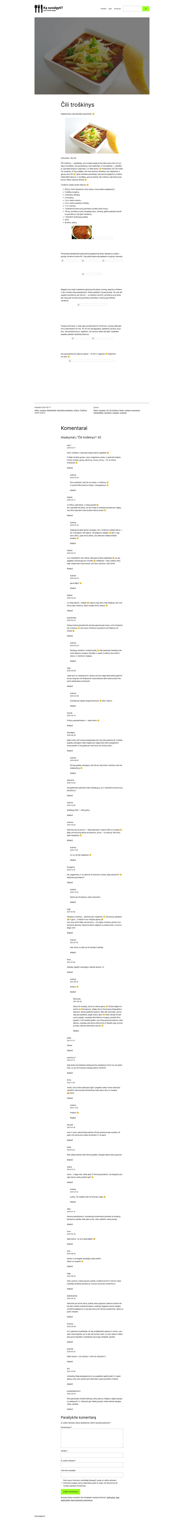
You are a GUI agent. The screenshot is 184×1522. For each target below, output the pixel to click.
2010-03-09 (74, 696)
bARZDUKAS (72, 1296)
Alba (69, 1209)
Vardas (64, 1451)
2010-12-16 (71, 870)
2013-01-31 (71, 1169)
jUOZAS (70, 1349)
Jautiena (43, 410)
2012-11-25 (74, 1108)
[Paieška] (145, 8)
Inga (69, 1273)
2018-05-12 (71, 1352)
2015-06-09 (71, 1326)
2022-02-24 (71, 1394)
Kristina (70, 1324)
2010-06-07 (74, 760)
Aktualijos (71, 733)
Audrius (73, 475)
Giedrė (69, 497)
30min (36, 410)
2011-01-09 (71, 912)
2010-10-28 (71, 783)
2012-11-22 (71, 1083)
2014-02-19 (71, 1234)
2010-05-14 (71, 715)
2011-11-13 (71, 1040)
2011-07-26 (71, 962)
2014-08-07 (71, 1276)
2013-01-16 (71, 1127)
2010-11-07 (74, 850)
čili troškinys (113, 410)
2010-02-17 (71, 448)
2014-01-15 (71, 1212)
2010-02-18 (74, 478)
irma (69, 1231)
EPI (68, 1369)
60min (96, 410)
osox (69, 445)
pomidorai (108, 413)
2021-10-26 (71, 1371)
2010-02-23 (74, 578)
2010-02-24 (71, 620)
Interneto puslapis (68, 1470)
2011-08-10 (74, 982)
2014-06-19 (71, 1254)
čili (107, 410)
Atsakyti (70, 468)
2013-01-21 (71, 1150)
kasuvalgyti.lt (39, 1516)
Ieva (68, 1251)
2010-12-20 (74, 892)
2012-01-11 (71, 1060)
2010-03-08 (71, 671)
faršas (121, 410)
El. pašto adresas (68, 1461)
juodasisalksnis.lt (73, 1391)
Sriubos (76, 410)
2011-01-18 (74, 942)
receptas (115, 413)
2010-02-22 (71, 553)
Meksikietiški (51, 410)
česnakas (102, 410)
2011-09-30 (77, 1001)
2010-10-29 (71, 805)
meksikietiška (98, 413)
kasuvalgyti (136, 410)
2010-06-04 (71, 735)
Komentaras (66, 1427)
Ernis (69, 1080)
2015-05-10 (71, 1298)
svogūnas (123, 413)
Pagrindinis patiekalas (65, 410)
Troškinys (83, 410)
